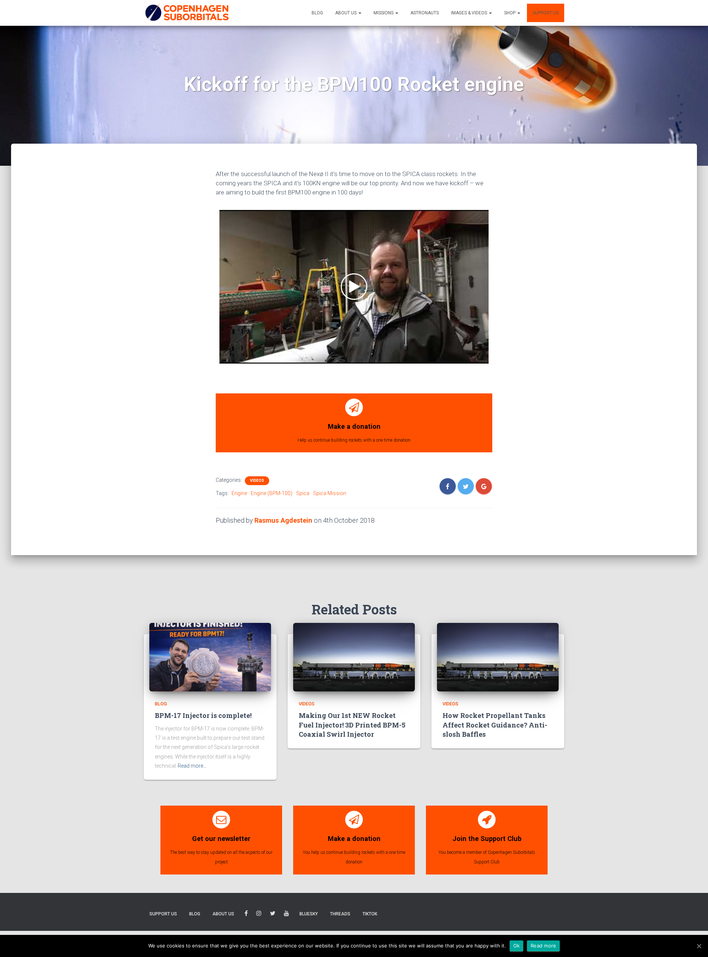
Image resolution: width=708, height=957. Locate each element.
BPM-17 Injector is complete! (203, 715)
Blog (317, 12)
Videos (257, 481)
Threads (340, 913)
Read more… (192, 766)
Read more (543, 946)
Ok (516, 946)
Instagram (259, 914)
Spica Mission (329, 493)
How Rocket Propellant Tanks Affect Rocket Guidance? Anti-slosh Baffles (494, 725)
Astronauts (424, 12)
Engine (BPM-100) (271, 493)
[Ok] (698, 946)
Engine (239, 493)
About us (346, 12)
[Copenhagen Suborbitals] (186, 13)
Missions (384, 12)
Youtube (286, 914)
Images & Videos (469, 12)
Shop (510, 12)
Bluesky (308, 913)
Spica (302, 493)
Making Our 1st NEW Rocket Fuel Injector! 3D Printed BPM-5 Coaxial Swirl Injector (352, 725)
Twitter (272, 914)
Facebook (246, 914)
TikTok (369, 913)
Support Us (545, 12)
